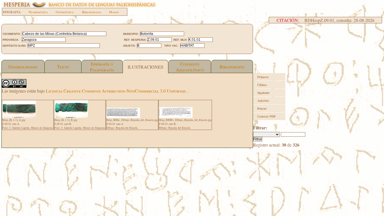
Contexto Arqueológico (190, 67)
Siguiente (263, 92)
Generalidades (22, 66)
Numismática (38, 12)
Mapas (114, 12)
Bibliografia (91, 12)
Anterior (263, 100)
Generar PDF (266, 116)
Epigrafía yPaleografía (102, 67)
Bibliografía (232, 66)
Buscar (262, 108)
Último (262, 84)
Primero (263, 77)
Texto (63, 66)
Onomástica (65, 12)
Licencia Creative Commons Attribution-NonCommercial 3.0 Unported (116, 91)
